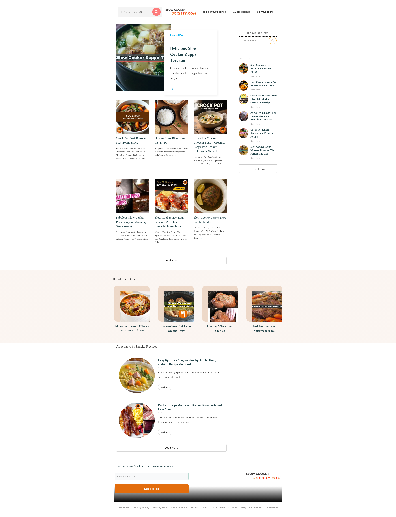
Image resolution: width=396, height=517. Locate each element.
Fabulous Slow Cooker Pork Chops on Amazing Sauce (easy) (132, 215)
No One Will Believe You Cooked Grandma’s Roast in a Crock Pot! (263, 116)
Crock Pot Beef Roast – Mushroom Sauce (132, 137)
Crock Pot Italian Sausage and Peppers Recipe (261, 133)
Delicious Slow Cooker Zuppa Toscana (183, 54)
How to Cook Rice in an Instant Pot (171, 137)
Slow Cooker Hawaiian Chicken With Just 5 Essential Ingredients (171, 215)
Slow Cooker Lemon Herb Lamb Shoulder (210, 215)
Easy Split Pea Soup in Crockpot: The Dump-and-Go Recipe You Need (171, 375)
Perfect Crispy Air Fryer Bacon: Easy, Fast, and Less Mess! (171, 420)
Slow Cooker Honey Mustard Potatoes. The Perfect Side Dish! (262, 150)
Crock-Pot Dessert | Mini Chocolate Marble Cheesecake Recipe (263, 99)
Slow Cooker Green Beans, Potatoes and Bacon (260, 68)
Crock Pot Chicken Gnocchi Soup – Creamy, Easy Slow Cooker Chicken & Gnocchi (210, 137)
